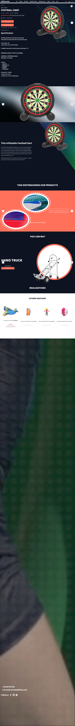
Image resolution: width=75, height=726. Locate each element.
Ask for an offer (7, 25)
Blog (57, 1)
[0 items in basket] (69, 1)
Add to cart (7, 21)
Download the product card (9, 27)
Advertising (26, 1)
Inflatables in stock (42, 1)
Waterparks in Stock (33, 1)
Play (17, 1)
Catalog (48, 1)
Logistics (20, 1)
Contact (53, 1)
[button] (72, 23)
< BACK (2, 5)
